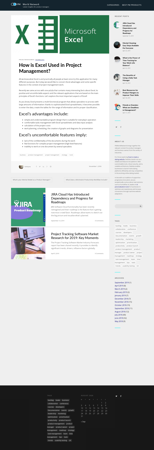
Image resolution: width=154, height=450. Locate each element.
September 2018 (122, 308)
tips (128, 262)
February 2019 (121, 292)
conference (132, 229)
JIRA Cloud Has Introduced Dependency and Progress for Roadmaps (72, 198)
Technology (39, 59)
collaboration (120, 229)
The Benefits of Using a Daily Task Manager (130, 77)
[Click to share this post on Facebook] (36, 167)
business (23, 155)
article (51, 90)
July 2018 (118, 315)
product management (35, 155)
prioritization (132, 242)
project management (52, 155)
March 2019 (120, 289)
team (133, 259)
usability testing (129, 266)
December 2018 (121, 298)
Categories (113, 5)
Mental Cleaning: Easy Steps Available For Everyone (131, 45)
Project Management (26, 59)
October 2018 (120, 305)
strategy (64, 155)
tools (71, 155)
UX (138, 266)
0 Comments (99, 221)
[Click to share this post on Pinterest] (50, 167)
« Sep (83, 421)
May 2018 (119, 321)
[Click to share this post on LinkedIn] (43, 167)
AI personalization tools (126, 186)
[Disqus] (60, 292)
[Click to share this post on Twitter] (40, 167)
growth (138, 236)
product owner (129, 252)
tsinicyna (28, 167)
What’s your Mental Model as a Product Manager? (31, 180)
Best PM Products (131, 5)
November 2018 (121, 302)
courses (118, 232)
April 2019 (119, 285)
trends (118, 266)
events (131, 236)
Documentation (121, 236)
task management (122, 259)
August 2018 (120, 311)
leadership (120, 239)
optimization (120, 242)
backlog (118, 226)
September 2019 (122, 282)
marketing (129, 239)
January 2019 (120, 295)
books (125, 226)
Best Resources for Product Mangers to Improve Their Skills (131, 92)
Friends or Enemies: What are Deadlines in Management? (131, 107)
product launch (132, 246)
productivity (120, 246)
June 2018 (119, 318)
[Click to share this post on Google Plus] (47, 167)
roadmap (130, 256)
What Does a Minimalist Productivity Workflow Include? (86, 180)
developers (127, 232)
